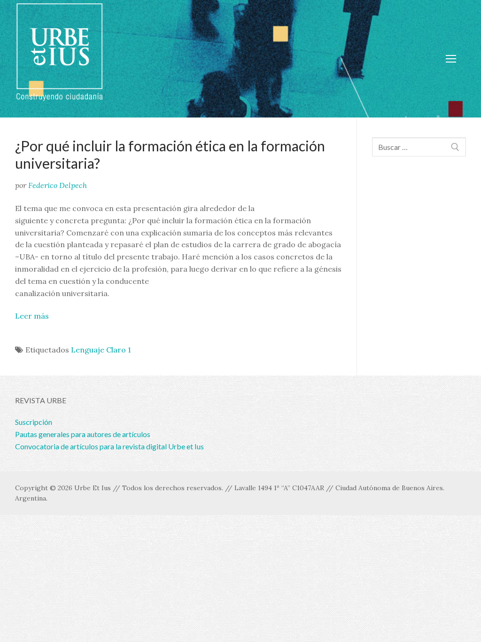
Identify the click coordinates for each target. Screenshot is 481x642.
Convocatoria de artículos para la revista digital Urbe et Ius (109, 446)
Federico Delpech (57, 185)
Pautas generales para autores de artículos (82, 434)
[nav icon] (451, 59)
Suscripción (33, 421)
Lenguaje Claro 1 (101, 349)
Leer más (32, 316)
